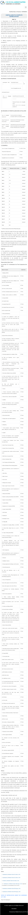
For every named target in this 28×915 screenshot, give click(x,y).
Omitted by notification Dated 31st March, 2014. (11, 880)
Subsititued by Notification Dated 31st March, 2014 (11, 874)
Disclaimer (14, 908)
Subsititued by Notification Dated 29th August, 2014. (12, 888)
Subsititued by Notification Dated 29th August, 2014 (13, 883)
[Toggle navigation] (26, 7)
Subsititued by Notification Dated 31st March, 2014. (11, 877)
